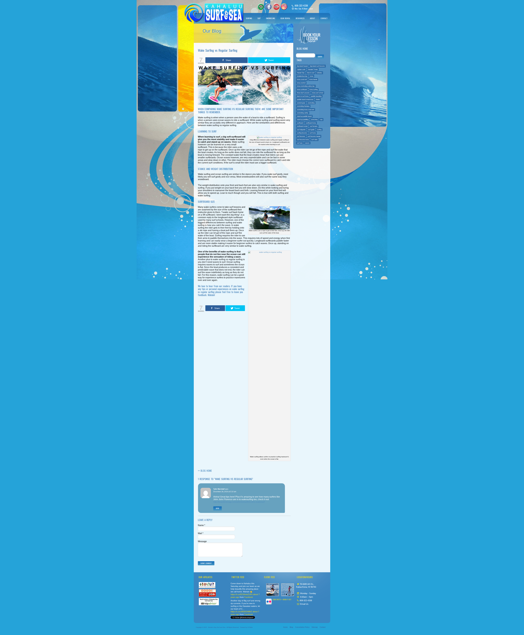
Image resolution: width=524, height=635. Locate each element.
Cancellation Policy (302, 627)
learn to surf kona (303, 96)
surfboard (300, 123)
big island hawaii (302, 66)
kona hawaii (313, 79)
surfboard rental (302, 126)
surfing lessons (302, 133)
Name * (201, 525)
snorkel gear (301, 103)
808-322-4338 (301, 5)
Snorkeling (270, 18)
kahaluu (319, 73)
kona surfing (313, 89)
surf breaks (314, 126)
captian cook (301, 69)
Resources (300, 18)
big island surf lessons (317, 66)
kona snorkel (301, 83)
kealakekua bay (302, 76)
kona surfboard (302, 89)
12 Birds (250, 627)
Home (285, 627)
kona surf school (317, 93)
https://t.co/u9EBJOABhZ (241, 611)
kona (311, 76)
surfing (319, 129)
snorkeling (311, 103)
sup (321, 119)
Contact (324, 18)
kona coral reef (302, 79)
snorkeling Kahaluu (303, 106)
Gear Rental (285, 18)
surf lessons (301, 136)
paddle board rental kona (305, 99)
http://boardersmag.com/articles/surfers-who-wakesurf (239, 502)
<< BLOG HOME (205, 470)
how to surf (310, 73)
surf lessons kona (303, 139)
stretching (314, 119)
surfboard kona (311, 123)
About (312, 18)
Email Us (304, 604)
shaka (318, 99)
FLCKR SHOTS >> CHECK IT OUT (282, 599)
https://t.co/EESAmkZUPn (242, 594)
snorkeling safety (302, 113)
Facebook (248, 597)
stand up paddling (303, 119)
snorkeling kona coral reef (305, 109)
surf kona (312, 133)
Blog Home (302, 48)
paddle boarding (316, 96)
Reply (217, 508)
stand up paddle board (304, 116)
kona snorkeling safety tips (306, 86)
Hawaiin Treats (313, 69)
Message (202, 541)
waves (307, 143)
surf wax (300, 143)
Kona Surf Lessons (303, 93)
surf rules (314, 139)
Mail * (200, 533)
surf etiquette (301, 129)
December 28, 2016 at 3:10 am (224, 492)
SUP (258, 18)
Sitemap (315, 627)
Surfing (249, 18)
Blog (291, 627)
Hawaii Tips (301, 73)
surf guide (311, 129)
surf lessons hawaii (314, 136)
